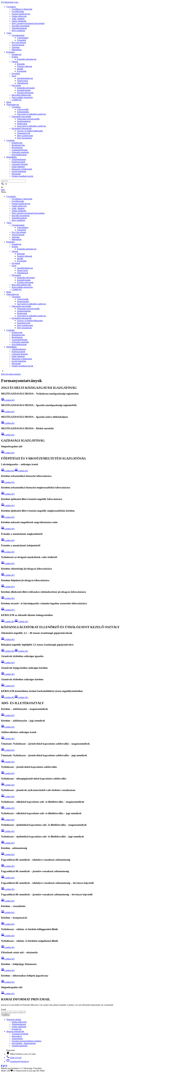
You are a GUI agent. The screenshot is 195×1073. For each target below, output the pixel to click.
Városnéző (21, 40)
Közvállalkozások (19, 155)
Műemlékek (17, 50)
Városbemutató (18, 35)
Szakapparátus (23, 112)
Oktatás (15, 61)
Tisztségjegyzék (23, 133)
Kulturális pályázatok (26, 88)
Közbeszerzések (18, 162)
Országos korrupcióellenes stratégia (26, 1041)
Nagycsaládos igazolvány (22, 97)
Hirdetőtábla (11, 157)
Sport (14, 76)
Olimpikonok (22, 83)
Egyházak (16, 73)
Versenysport (22, 81)
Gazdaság (10, 140)
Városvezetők (23, 109)
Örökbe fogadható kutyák (22, 176)
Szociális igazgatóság (20, 26)
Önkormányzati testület (21, 116)
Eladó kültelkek (18, 166)
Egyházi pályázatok (25, 92)
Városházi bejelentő (20, 1034)
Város (8, 33)
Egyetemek (21, 71)
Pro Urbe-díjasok (19, 42)
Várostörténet (22, 38)
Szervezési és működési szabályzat (31, 114)
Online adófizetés (19, 21)
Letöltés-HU (21, 471)
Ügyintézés (11, 7)
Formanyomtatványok (21, 14)
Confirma (5, 1015)
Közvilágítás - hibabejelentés (24, 1043)
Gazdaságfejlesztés (19, 150)
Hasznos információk (15, 1031)
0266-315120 (13, 1058)
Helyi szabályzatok (25, 135)
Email (3, 1009)
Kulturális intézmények (26, 59)
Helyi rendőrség (18, 30)
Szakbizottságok (24, 121)
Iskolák (20, 69)
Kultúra (15, 57)
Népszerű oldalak (13, 1019)
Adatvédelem (17, 1038)
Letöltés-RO (8, 400)
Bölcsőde (21, 64)
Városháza (16, 107)
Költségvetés (17, 143)
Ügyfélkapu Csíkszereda (22, 9)
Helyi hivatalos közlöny (11, 374)
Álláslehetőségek (19, 159)
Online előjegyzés (19, 16)
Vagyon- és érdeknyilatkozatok (30, 131)
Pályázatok (16, 85)
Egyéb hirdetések (19, 171)
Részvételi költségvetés (21, 95)
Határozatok (22, 124)
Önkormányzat (12, 104)
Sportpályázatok (24, 90)
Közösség (10, 52)
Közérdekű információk (22, 128)
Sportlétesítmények (25, 78)
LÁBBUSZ (17, 100)
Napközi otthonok (24, 66)
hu (2, 189)
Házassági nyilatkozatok (22, 169)
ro (4, 189)
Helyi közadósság (24, 138)
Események (16, 54)
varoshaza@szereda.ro (17, 1061)
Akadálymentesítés (19, 1046)
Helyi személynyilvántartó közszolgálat (28, 23)
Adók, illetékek (18, 19)
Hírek (8, 102)
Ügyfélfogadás (18, 11)
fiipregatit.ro (17, 1036)
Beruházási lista (18, 145)
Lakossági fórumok (20, 164)
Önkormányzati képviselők (28, 119)
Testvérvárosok (18, 45)
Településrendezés (19, 28)
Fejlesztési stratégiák (20, 152)
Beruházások (17, 147)
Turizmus (16, 47)
